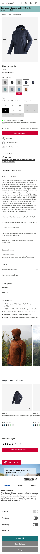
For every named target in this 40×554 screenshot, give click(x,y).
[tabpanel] (20, 110)
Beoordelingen (16, 170)
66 (7, 115)
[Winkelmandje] (35, 3)
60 (20, 110)
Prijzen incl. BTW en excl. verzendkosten (29, 128)
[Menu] (3, 3)
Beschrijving (6, 170)
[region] (20, 39)
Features (4, 264)
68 (14, 115)
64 (36, 110)
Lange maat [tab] (27, 101)
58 (13, 110)
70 (21, 115)
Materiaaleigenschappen (9, 270)
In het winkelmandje (20, 133)
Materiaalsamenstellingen (10, 275)
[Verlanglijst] (26, 3)
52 (28, 106)
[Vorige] (4, 40)
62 (28, 110)
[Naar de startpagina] (10, 3)
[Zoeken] (21, 3)
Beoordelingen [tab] (8, 438)
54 (36, 106)
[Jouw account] (31, 3)
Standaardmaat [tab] (16, 101)
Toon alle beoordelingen (18, 450)
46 (5, 106)
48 (13, 106)
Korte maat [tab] (5, 101)
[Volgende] (35, 40)
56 (5, 110)
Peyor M (4, 413)
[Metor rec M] (20, 39)
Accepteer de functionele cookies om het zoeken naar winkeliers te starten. (18, 161)
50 (20, 106)
